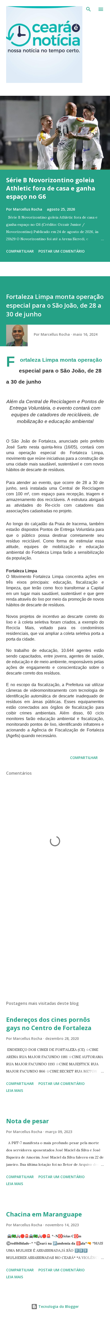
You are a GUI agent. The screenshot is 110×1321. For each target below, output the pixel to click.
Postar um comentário (61, 251)
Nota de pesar (27, 1121)
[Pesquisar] (88, 9)
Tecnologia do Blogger (58, 1306)
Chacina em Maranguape (44, 1214)
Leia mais (14, 1090)
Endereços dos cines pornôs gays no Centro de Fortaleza (48, 1023)
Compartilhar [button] (20, 251)
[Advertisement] (55, 948)
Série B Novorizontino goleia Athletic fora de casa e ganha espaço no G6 (50, 188)
